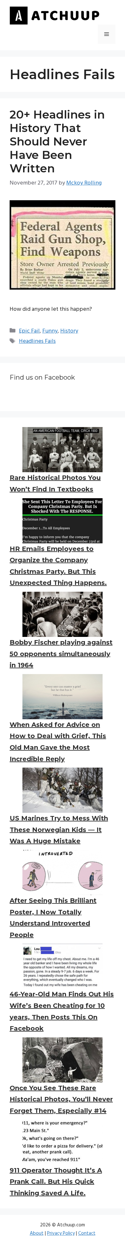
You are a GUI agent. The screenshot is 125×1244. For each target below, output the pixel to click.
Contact (87, 1233)
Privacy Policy (61, 1233)
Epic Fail (29, 331)
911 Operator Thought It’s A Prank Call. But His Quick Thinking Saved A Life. (56, 1181)
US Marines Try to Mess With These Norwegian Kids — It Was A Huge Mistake (59, 829)
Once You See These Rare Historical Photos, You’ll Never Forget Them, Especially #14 (61, 1099)
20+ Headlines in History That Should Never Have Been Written (57, 141)
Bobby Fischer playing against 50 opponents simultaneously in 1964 (61, 653)
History (69, 331)
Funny (50, 331)
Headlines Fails (37, 341)
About (37, 1233)
